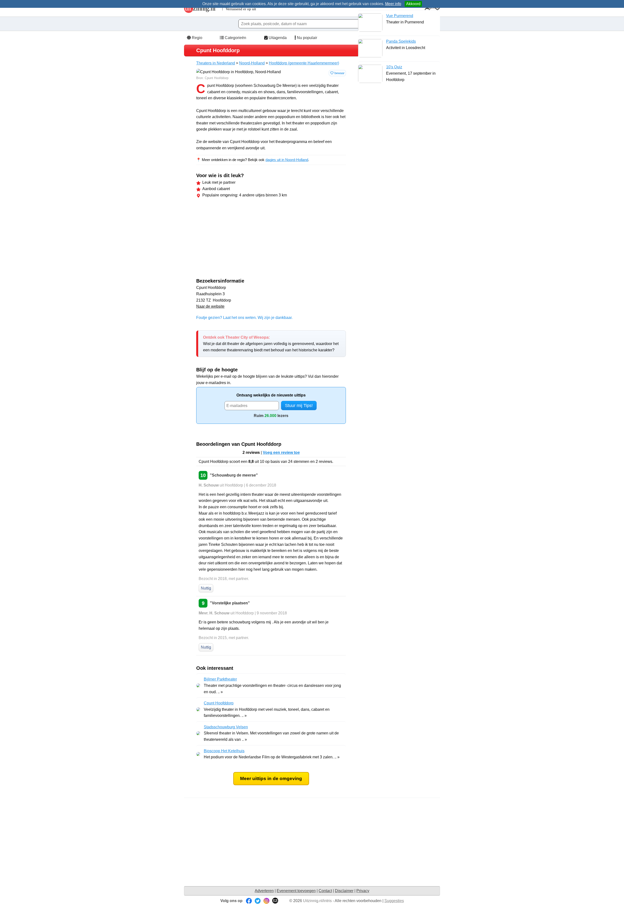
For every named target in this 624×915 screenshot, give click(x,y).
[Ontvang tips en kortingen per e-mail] (275, 901)
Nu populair (306, 38)
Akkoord (413, 4)
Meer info (393, 4)
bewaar (338, 73)
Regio (196, 38)
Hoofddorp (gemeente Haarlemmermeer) (304, 63)
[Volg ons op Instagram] (266, 901)
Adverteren (264, 891)
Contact (325, 891)
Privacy (362, 891)
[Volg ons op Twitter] (257, 901)
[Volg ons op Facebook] (248, 901)
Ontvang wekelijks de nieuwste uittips (271, 395)
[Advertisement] (237, 239)
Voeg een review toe (281, 452)
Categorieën (235, 38)
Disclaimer (344, 891)
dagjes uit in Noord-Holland (286, 160)
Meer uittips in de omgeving (271, 778)
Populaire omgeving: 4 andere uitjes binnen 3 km (244, 195)
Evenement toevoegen (296, 891)
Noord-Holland (252, 63)
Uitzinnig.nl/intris (317, 901)
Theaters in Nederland (215, 63)
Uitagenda (277, 38)
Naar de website (210, 306)
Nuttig (206, 588)
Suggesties (394, 901)
